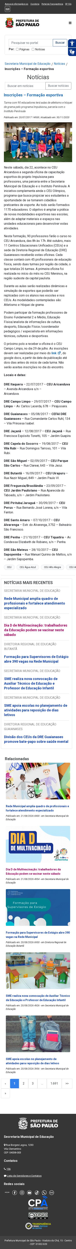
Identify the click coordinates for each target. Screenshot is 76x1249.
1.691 (54, 1083)
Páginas (24, 49)
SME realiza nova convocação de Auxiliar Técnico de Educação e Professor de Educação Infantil (30, 683)
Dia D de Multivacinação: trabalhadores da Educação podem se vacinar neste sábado (35, 630)
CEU (9, 567)
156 (8, 1168)
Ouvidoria (34, 4)
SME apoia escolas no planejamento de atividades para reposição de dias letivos (35, 710)
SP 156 (68, 4)
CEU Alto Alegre (52, 567)
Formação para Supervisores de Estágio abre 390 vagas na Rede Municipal (36, 659)
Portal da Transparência (52, 4)
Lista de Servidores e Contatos (24, 1175)
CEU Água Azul (28, 567)
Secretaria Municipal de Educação (27, 64)
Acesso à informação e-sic (16, 4)
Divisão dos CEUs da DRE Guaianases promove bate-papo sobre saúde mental (36, 739)
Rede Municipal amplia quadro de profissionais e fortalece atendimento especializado (34, 603)
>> (67, 1083)
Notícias (40, 49)
